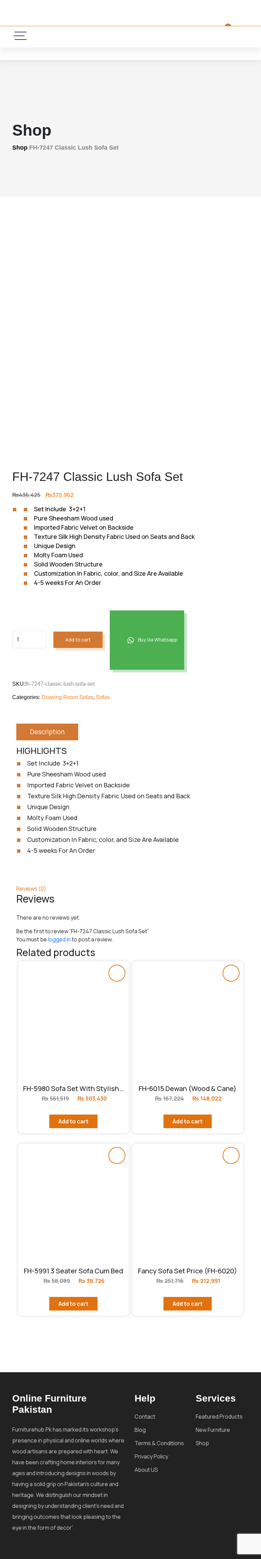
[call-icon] (80, 36)
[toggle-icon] (20, 35)
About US (146, 1469)
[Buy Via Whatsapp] (116, 973)
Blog (140, 1430)
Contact (145, 1416)
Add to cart (78, 639)
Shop (20, 147)
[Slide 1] (154, 426)
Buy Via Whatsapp (157, 639)
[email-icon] (100, 36)
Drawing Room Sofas (67, 697)
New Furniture (213, 1430)
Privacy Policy (151, 1456)
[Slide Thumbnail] (106, 426)
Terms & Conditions (159, 1443)
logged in (59, 939)
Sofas (103, 697)
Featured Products (219, 1416)
